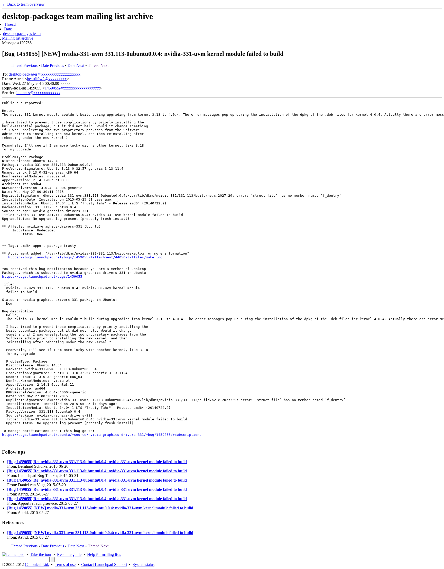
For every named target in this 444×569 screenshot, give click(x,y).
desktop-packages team (22, 33)
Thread (10, 24)
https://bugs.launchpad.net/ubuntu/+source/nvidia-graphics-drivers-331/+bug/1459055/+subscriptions (101, 435)
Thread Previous (24, 65)
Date (8, 29)
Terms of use (65, 564)
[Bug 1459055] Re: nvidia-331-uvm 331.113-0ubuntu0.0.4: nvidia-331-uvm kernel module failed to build (97, 461)
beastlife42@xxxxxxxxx (47, 79)
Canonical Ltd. (37, 564)
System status (143, 564)
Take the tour (40, 554)
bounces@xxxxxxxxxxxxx (38, 93)
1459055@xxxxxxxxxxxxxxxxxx (72, 88)
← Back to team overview (23, 4)
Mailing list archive (17, 38)
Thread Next (98, 65)
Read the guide (69, 554)
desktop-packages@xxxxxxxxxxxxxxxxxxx (44, 74)
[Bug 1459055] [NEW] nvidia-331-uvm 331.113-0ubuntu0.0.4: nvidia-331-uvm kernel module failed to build (100, 508)
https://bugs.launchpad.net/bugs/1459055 (42, 276)
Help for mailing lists (104, 554)
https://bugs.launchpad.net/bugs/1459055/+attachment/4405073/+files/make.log (85, 257)
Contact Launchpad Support (104, 564)
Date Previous (52, 65)
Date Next (76, 65)
